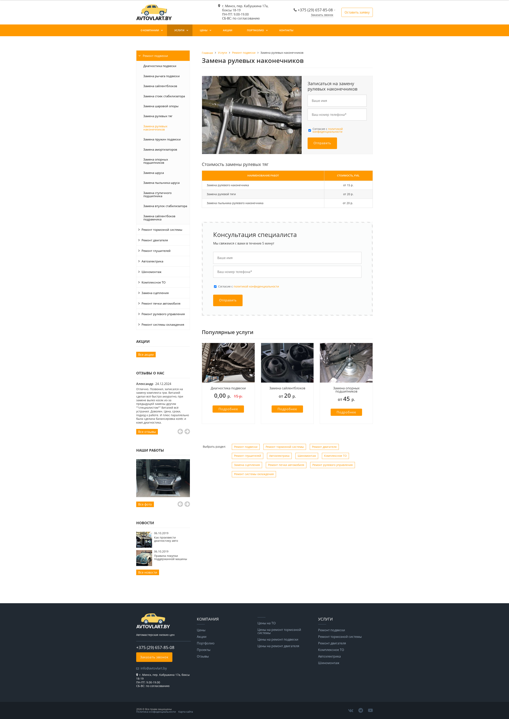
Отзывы (203, 656)
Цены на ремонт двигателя (278, 646)
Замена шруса (153, 173)
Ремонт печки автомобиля (161, 303)
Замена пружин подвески (162, 139)
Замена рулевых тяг (157, 116)
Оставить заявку (357, 12)
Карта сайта (185, 711)
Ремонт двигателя (155, 240)
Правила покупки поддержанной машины (170, 557)
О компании (150, 30)
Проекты (203, 649)
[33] (163, 478)
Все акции (146, 354)
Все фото (145, 504)
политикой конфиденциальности (328, 130)
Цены (203, 30)
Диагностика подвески (159, 66)
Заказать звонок (322, 15)
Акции (227, 30)
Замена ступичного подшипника (157, 194)
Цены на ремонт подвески (277, 639)
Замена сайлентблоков (160, 86)
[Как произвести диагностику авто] (144, 546)
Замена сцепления (155, 293)
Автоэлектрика (152, 261)
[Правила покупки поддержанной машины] (144, 565)
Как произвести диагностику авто (166, 539)
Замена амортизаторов (160, 149)
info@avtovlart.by (154, 668)
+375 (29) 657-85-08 (316, 10)
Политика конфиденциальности (156, 711)
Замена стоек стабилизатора (164, 96)
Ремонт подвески (155, 56)
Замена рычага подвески (161, 76)
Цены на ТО (266, 623)
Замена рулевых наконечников (155, 127)
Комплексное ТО (154, 282)
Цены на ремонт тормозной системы (279, 631)
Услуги (179, 30)
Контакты (286, 30)
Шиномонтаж (151, 272)
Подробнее (228, 409)
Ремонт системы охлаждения (163, 324)
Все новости (147, 572)
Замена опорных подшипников (155, 161)
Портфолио (255, 30)
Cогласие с (328, 130)
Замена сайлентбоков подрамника (159, 217)
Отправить (322, 143)
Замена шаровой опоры (161, 106)
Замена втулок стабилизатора (165, 206)
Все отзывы (147, 432)
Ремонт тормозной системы (162, 230)
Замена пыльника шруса (161, 183)
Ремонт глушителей (156, 251)
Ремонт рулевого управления (163, 314)
